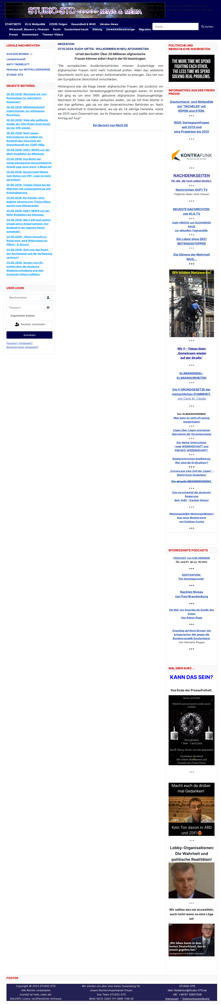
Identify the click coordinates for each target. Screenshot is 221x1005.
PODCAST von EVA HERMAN (191, 558)
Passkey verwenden (32, 324)
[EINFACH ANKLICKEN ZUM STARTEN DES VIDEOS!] (192, 730)
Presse (13, 34)
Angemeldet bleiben (22, 315)
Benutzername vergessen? (22, 347)
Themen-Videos (52, 34)
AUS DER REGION (17, 54)
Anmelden (29, 335)
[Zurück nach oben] (215, 999)
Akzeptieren (10, 21)
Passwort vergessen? (19, 343)
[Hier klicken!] (192, 155)
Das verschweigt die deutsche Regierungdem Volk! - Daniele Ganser (191, 496)
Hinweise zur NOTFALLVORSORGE (28, 69)
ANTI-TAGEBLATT (18, 64)
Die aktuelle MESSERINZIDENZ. (191, 481)
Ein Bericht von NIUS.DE (110, 125)
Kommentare (30, 34)
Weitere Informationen (102, 27)
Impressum (172, 998)
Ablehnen (29, 21)
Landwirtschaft (16, 59)
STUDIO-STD (14, 74)
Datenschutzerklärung (195, 998)
